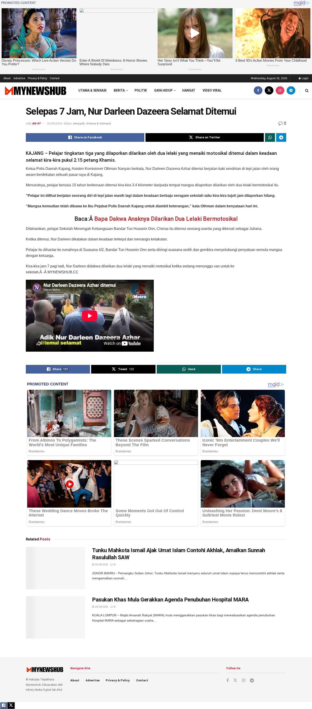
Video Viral (212, 90)
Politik (141, 90)
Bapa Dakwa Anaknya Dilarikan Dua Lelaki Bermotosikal (166, 219)
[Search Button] (307, 90)
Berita (119, 90)
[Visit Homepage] (35, 90)
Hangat (188, 90)
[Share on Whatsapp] (270, 137)
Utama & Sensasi (92, 90)
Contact (55, 78)
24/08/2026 (101, 564)
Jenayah (78, 123)
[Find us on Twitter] (269, 90)
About (7, 78)
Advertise (19, 78)
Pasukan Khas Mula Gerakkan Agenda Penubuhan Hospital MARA (170, 599)
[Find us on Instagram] (280, 90)
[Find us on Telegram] (291, 90)
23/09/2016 (54, 123)
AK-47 (36, 123)
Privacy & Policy (37, 78)
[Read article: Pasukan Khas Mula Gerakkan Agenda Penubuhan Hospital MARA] (55, 617)
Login (305, 78)
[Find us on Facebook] (258, 90)
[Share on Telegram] (281, 137)
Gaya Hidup (163, 90)
